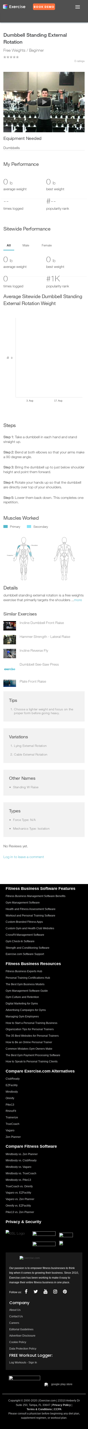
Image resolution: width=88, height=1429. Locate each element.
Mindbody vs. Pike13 (18, 1179)
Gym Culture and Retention (22, 997)
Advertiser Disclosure (22, 1335)
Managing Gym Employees (22, 1016)
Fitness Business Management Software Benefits (35, 896)
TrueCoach (12, 1124)
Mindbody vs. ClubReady (21, 1160)
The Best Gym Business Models (25, 984)
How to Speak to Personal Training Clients (32, 1061)
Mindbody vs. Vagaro (18, 1166)
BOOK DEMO (44, 7)
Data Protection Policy (22, 1348)
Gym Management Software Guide (27, 990)
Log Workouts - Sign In (23, 1362)
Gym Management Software (23, 902)
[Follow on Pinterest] (65, 1291)
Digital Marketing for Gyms (22, 1003)
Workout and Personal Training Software (30, 915)
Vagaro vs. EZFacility (18, 1192)
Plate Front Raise (33, 681)
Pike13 (10, 1104)
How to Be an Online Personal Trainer (29, 1042)
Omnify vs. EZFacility (18, 1205)
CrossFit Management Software (25, 934)
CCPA (58, 1409)
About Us (15, 1310)
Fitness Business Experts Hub (24, 971)
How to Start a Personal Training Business (31, 1023)
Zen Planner (13, 1137)
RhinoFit (11, 1111)
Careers (14, 1322)
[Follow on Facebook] (26, 1291)
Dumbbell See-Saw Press (39, 664)
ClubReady (13, 1078)
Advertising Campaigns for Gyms (26, 1010)
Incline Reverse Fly (34, 650)
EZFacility (12, 1085)
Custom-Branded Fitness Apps (24, 921)
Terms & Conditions (39, 1409)
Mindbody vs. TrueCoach (21, 1173)
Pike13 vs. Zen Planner (20, 1212)
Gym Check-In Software (20, 941)
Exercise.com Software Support (25, 954)
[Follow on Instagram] (55, 1291)
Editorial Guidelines (21, 1329)
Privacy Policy (61, 1405)
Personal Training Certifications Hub (28, 977)
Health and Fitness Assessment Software (31, 909)
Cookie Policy (17, 1342)
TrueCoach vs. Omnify (19, 1186)
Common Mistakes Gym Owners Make (29, 1048)
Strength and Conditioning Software (27, 947)
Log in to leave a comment (23, 857)
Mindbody (12, 1091)
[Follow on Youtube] (45, 1291)
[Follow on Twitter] (35, 1291)
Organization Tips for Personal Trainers (30, 1029)
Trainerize (12, 1117)
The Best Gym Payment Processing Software (33, 1055)
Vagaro (10, 1130)
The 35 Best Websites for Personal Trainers (32, 1035)
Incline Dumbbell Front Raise (42, 623)
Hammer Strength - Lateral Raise (45, 636)
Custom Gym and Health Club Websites (30, 928)
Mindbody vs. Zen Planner (22, 1154)
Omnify (10, 1098)
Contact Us (16, 1316)
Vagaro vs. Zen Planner (20, 1199)
